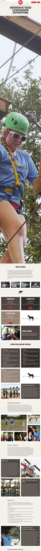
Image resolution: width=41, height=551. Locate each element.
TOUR (36, 0)
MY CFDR (39, 0)
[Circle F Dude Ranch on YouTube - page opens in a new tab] (3, 0)
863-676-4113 (32, 0)
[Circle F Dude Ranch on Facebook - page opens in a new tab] (1, 0)
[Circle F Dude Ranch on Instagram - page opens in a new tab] (2, 0)
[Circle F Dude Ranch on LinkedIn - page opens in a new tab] (5, 0)
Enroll (38, 2)
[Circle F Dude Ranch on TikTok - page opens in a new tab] (4, 0)
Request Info (33, 2)
